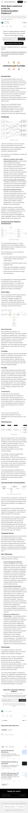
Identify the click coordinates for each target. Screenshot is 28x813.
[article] (14, 754)
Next (23, 720)
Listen (25, 22)
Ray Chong (6, 21)
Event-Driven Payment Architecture (7, 751)
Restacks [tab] (10, 730)
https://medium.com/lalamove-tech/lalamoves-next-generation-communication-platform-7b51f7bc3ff (14, 53)
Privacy (12, 803)
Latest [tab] (6, 746)
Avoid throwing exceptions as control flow (9, 762)
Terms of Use (20, 703)
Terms (16, 803)
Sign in (25, 1)
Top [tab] (2, 746)
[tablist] (7, 730)
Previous (5, 720)
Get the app (20, 806)
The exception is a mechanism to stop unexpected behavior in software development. (10, 766)
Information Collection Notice (15, 704)
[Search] (25, 746)
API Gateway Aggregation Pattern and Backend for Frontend (10, 777)
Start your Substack (10, 806)
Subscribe (20, 1)
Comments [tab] (4, 730)
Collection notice (22, 803)
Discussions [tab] (11, 746)
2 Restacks (10, 711)
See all (4, 784)
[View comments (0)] (7, 26)
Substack (7, 810)
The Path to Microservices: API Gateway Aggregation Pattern (10, 774)
